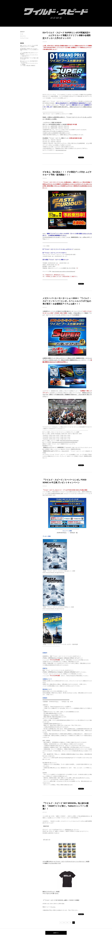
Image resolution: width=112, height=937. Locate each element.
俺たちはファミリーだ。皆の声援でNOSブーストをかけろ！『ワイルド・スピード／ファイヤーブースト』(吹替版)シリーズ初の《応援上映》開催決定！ (29, 63)
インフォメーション (24, 38)
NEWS (56, 13)
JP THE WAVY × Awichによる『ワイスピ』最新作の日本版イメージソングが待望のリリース (29, 49)
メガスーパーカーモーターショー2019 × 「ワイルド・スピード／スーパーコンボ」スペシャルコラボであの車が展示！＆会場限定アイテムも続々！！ (67, 301)
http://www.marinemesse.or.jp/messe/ (69, 440)
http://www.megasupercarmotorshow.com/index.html (64, 442)
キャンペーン (23, 36)
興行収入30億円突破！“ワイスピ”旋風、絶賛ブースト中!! (29, 58)
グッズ (21, 34)
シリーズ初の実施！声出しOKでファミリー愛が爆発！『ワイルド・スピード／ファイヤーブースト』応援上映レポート (29, 54)
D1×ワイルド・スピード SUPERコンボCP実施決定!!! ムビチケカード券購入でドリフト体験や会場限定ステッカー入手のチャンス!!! (67, 35)
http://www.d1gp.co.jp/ (61, 150)
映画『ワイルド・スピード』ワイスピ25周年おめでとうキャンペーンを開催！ (29, 46)
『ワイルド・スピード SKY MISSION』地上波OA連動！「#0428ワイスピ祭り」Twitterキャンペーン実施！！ (66, 806)
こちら (53, 907)
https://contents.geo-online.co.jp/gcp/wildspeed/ (63, 271)
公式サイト (56, 932)
